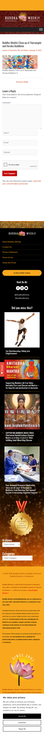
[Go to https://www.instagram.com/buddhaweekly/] (22, 288)
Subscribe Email (9, 263)
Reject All (22, 729)
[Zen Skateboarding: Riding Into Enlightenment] (22, 330)
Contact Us (7, 247)
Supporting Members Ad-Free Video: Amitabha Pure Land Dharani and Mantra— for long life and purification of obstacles (22, 385)
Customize (22, 723)
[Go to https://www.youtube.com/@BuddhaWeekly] (26, 288)
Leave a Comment (9, 50)
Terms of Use (7, 257)
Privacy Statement (9, 252)
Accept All (22, 716)
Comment (6, 103)
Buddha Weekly (22, 613)
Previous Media (22, 82)
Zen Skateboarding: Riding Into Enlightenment (18, 352)
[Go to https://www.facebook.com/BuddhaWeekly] (18, 288)
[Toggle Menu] (41, 29)
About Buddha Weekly (11, 242)
